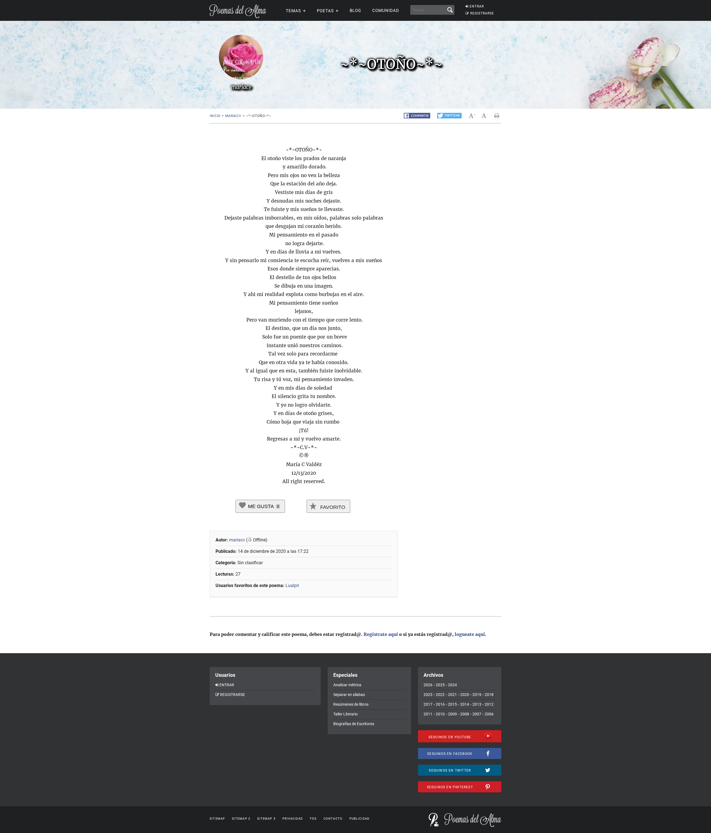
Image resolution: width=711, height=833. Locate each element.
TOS (313, 818)
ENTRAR (477, 6)
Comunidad (385, 10)
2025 (440, 685)
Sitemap (217, 818)
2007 (476, 714)
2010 (440, 714)
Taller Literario (345, 714)
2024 (452, 685)
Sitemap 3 (266, 818)
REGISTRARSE (482, 13)
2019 (476, 695)
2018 (489, 695)
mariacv (233, 116)
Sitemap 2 (241, 818)
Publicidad (359, 818)
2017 (428, 704)
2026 (428, 685)
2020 (464, 695)
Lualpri (292, 585)
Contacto (333, 818)
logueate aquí (470, 634)
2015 (452, 704)
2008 (464, 714)
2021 (452, 695)
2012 (489, 704)
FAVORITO (332, 507)
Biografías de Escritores (353, 724)
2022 (440, 695)
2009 (452, 714)
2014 (464, 704)
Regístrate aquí (381, 634)
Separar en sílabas (349, 695)
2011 (428, 714)
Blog (355, 10)
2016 (440, 704)
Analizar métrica (347, 685)
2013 (476, 704)
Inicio (215, 116)
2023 (428, 695)
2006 (489, 714)
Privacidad (292, 818)
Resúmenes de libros (351, 704)
